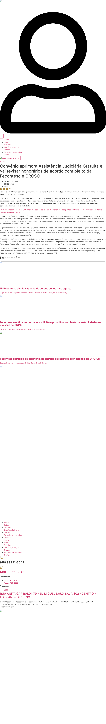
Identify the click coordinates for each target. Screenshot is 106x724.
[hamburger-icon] (2, 136)
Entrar (22, 715)
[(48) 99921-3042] (1, 568)
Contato (7, 155)
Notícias (7, 145)
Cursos (7, 150)
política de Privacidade (70, 690)
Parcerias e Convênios (13, 152)
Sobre (6, 142)
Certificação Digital (11, 147)
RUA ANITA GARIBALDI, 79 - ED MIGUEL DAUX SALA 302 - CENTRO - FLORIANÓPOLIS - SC (48, 595)
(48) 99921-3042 (12, 572)
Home (6, 140)
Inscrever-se (15, 715)
